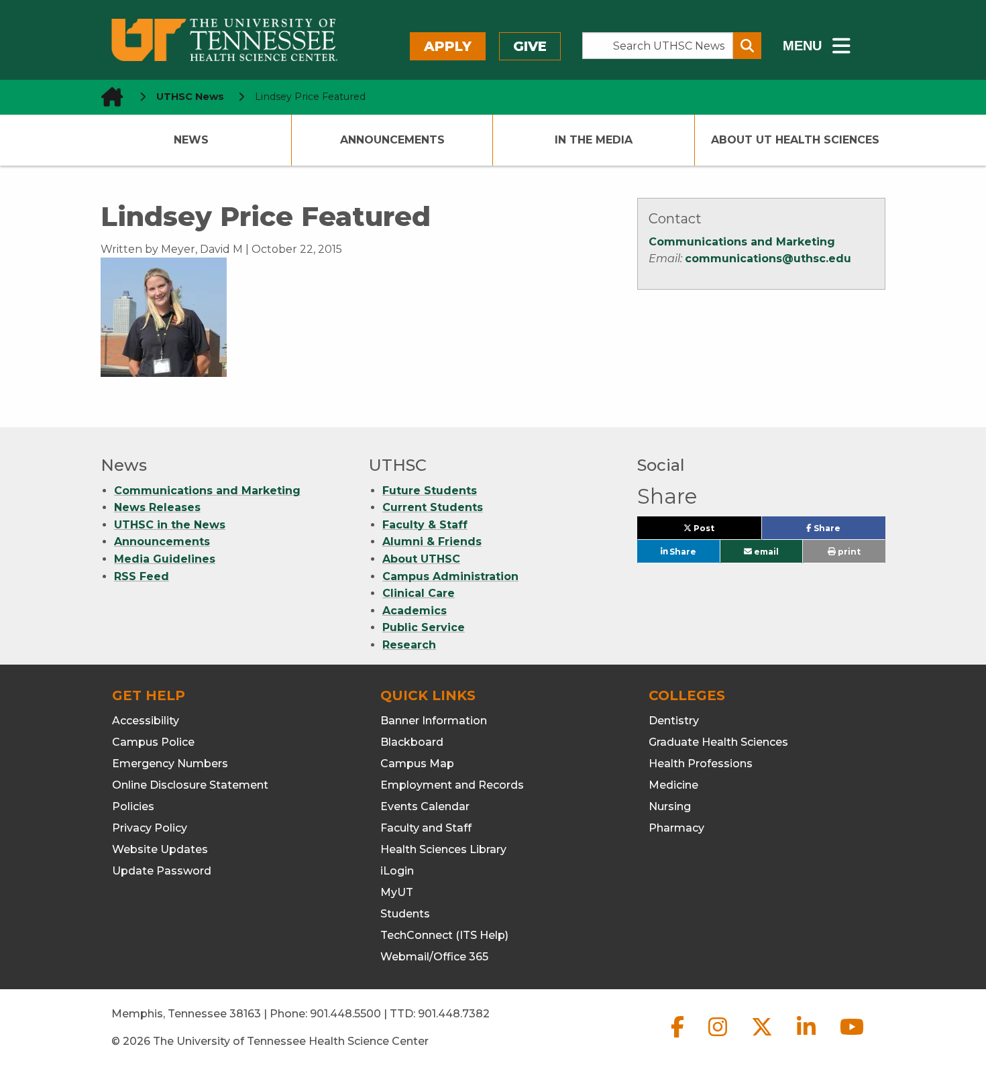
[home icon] (108, 97)
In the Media (594, 139)
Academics (414, 610)
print (848, 552)
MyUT (396, 892)
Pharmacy (676, 828)
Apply (448, 46)
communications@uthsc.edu (768, 258)
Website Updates (160, 849)
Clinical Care (418, 593)
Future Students (429, 490)
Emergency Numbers (170, 763)
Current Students (432, 507)
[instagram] (719, 1037)
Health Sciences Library (443, 849)
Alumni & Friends (432, 541)
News (191, 139)
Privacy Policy (149, 828)
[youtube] (852, 1037)
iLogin (397, 870)
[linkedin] (807, 1037)
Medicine (673, 785)
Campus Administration (450, 576)
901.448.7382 (454, 1013)
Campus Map (417, 763)
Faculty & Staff (425, 524)
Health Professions (701, 763)
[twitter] (763, 1037)
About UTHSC (421, 559)
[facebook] (679, 1037)
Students (405, 913)
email (765, 552)
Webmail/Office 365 (434, 956)
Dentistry (674, 720)
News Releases (157, 507)
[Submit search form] (747, 45)
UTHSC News (190, 97)
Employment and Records (452, 785)
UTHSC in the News (169, 524)
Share (848, 531)
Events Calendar (425, 806)
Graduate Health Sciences (718, 742)
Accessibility (145, 720)
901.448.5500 (345, 1013)
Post (719, 531)
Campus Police (153, 742)
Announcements (392, 139)
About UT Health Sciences (795, 139)
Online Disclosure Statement (190, 785)
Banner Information (433, 720)
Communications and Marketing (742, 241)
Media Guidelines (164, 559)
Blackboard (411, 742)
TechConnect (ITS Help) (444, 935)
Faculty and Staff (426, 828)
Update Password (161, 870)
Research (409, 644)
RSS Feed (141, 576)
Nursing (670, 806)
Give (530, 46)
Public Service (423, 627)
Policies (133, 806)
